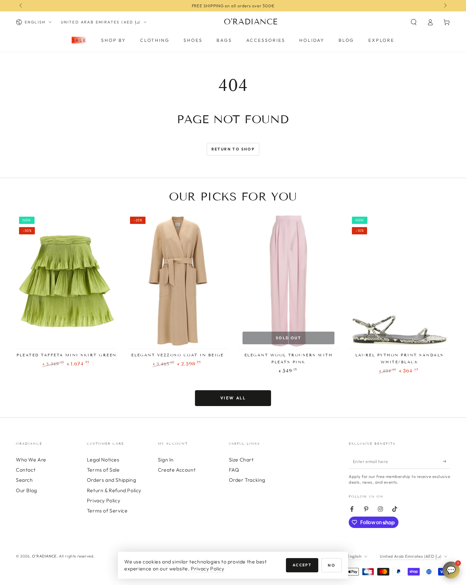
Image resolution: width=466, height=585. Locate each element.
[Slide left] (21, 5)
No (331, 565)
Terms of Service (107, 510)
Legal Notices (103, 459)
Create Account (177, 470)
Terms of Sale (103, 470)
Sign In (166, 459)
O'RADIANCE (44, 556)
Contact (26, 470)
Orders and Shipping (111, 480)
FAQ (234, 470)
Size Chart (241, 459)
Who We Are (31, 459)
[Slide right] (444, 5)
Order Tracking (247, 480)
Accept (302, 565)
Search (24, 480)
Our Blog (26, 490)
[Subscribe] (446, 461)
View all (233, 397)
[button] (413, 22)
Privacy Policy (103, 500)
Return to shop (233, 149)
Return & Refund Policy (114, 490)
